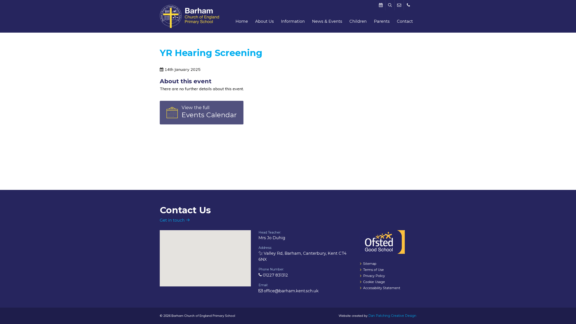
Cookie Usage (374, 282)
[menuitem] (241, 21)
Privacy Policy (374, 276)
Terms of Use (373, 270)
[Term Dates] (380, 5)
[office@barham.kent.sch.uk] (399, 5)
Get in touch (173, 220)
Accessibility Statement (381, 288)
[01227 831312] (408, 5)
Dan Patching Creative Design (392, 316)
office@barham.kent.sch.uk (291, 290)
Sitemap (369, 264)
